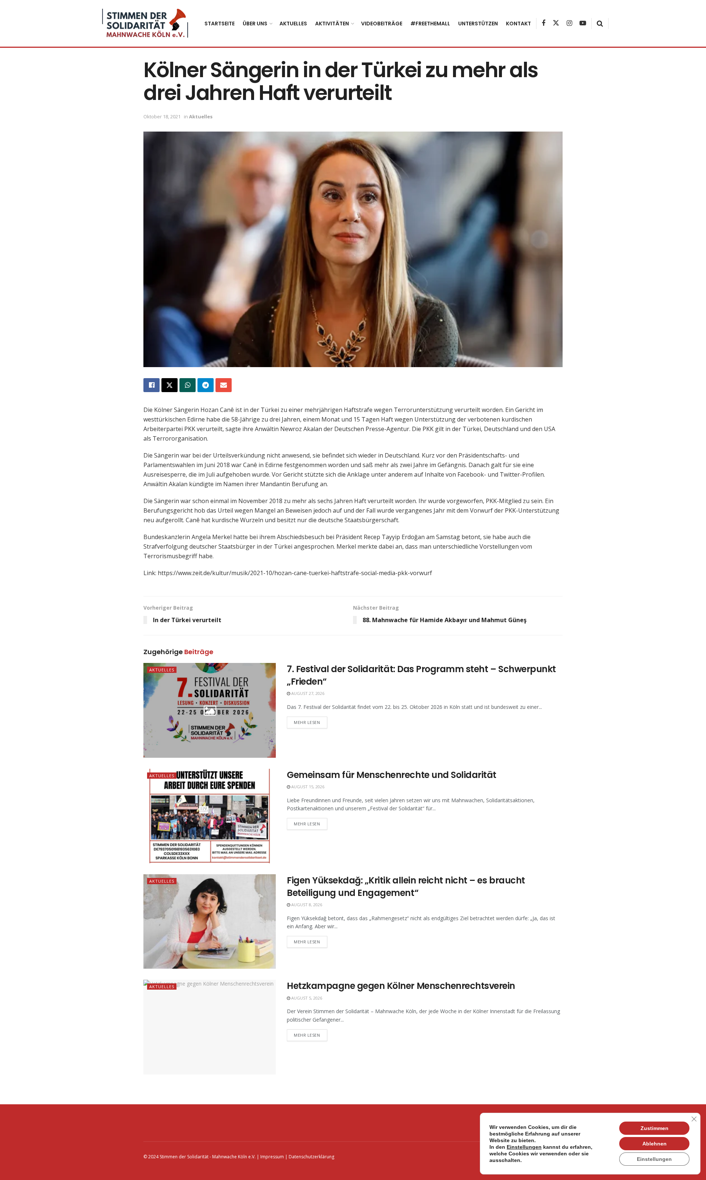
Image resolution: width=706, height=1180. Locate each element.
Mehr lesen (307, 722)
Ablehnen (654, 1144)
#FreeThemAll (430, 23)
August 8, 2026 (306, 904)
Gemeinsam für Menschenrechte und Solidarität (391, 775)
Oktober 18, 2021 (162, 116)
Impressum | (273, 1157)
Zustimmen (654, 1128)
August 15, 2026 (307, 786)
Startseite (219, 23)
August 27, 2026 (307, 693)
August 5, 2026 (306, 998)
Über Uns (255, 23)
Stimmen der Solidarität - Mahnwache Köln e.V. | (209, 1157)
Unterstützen (478, 23)
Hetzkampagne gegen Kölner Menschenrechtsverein (401, 986)
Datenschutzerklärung (311, 1157)
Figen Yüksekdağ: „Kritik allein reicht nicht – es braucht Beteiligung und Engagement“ (406, 886)
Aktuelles (293, 23)
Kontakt (518, 23)
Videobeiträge (381, 23)
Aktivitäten (332, 23)
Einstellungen (524, 1147)
